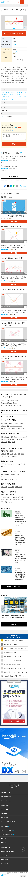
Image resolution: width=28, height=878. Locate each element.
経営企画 (9, 464)
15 (17, 54)
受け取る (23, 876)
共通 (9, 442)
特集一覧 (14, 624)
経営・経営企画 (5, 437)
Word (5, 423)
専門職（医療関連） (6, 497)
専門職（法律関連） (6, 499)
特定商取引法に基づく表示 (7, 851)
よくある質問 (4, 855)
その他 (14, 44)
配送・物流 (18, 487)
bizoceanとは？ (5, 813)
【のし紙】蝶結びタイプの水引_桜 (12, 258)
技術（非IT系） (5, 474)
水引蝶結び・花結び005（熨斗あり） (12, 227)
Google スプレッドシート (8, 428)
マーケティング (22, 437)
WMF (21, 423)
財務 (19, 454)
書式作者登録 (4, 817)
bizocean (3, 5)
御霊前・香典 (14, 400)
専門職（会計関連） (18, 497)
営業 (24, 464)
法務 (20, 439)
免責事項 (3, 838)
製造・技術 (4, 442)
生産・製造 (4, 487)
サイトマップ (4, 864)
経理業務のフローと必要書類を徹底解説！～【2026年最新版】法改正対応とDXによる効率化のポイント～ (20, 539)
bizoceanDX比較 (5, 792)
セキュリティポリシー (7, 830)
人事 (11, 454)
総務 (8, 454)
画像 (8, 426)
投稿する (14, 144)
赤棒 (20, 405)
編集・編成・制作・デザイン (9, 479)
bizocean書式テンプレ (12, 5)
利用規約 (3, 843)
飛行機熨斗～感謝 (6, 197)
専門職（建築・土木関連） (8, 494)
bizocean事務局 (8, 116)
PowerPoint (16, 423)
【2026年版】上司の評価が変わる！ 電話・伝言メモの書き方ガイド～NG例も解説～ (20, 558)
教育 (9, 456)
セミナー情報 (4, 809)
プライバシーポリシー (7, 834)
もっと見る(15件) (14, 176)
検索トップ (21, 5)
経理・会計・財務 (6, 439)
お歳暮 (3, 400)
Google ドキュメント (16, 426)
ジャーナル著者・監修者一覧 (8, 822)
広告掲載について (5, 847)
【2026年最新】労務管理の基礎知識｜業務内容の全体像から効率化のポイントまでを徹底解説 (20, 576)
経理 (15, 454)
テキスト (3, 426)
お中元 (7, 400)
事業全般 (14, 456)
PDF (2, 423)
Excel (10, 423)
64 (15, 250)
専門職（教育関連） (18, 499)
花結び (11, 99)
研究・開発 (4, 502)
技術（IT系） (8, 466)
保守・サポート (5, 477)
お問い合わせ (4, 859)
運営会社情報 (4, 826)
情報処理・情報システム (17, 474)
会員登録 (22, 2)
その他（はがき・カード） (8, 92)
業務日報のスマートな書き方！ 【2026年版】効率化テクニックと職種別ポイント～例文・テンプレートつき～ (20, 520)
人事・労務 (15, 439)
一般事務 (3, 454)
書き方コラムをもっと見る (14, 586)
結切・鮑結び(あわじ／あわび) (9, 405)
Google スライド (21, 428)
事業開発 (3, 464)
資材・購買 (11, 487)
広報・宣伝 (4, 456)
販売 (2, 466)
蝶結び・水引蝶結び (15, 94)
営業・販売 (14, 437)
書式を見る (14, 221)
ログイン (18, 2)
